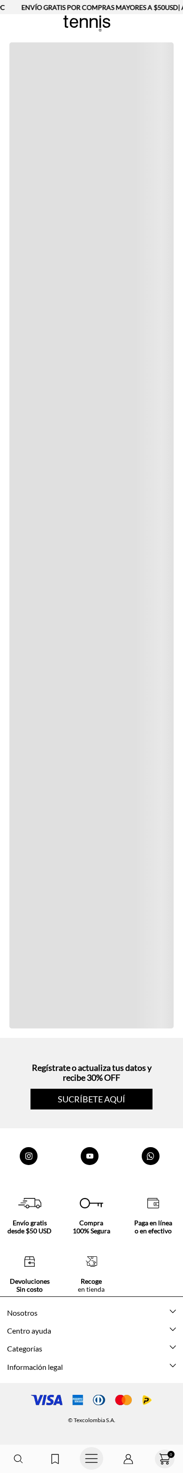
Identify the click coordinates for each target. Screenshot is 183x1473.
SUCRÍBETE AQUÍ (91, 1099)
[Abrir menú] (91, 1459)
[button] (18, 1459)
